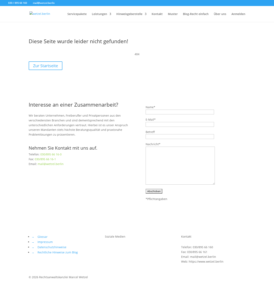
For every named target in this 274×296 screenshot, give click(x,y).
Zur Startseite (45, 65)
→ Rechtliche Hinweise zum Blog (54, 252)
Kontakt (157, 14)
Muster (173, 14)
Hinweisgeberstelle (129, 14)
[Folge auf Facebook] (116, 248)
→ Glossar (39, 237)
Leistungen (99, 14)
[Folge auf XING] (124, 248)
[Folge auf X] (108, 248)
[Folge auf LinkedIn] (132, 248)
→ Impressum (42, 242)
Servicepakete (77, 14)
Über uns (220, 14)
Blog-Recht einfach (196, 14)
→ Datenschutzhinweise (48, 247)
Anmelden (238, 14)
